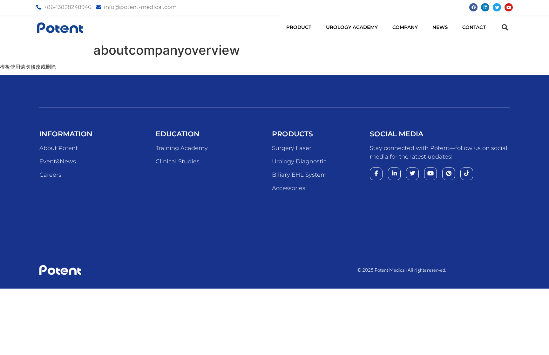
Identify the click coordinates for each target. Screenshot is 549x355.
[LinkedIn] (394, 173)
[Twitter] (497, 7)
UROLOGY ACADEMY (352, 27)
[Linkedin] (485, 7)
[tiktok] (466, 173)
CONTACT (474, 27)
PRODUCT (298, 27)
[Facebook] (473, 7)
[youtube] (430, 173)
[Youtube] (509, 7)
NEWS (440, 27)
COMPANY (405, 27)
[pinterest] (448, 173)
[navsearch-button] (504, 27)
